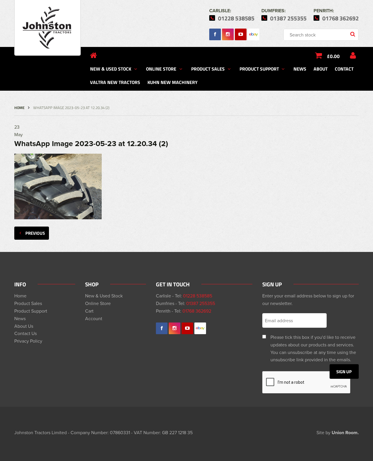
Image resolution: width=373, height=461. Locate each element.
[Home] (93, 55)
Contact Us (25, 333)
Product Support (259, 68)
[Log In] (353, 55)
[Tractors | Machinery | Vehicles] (47, 28)
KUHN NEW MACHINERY (172, 82)
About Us (23, 326)
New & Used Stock (110, 68)
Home (19, 107)
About (321, 68)
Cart (89, 311)
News (299, 68)
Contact (344, 68)
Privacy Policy (28, 341)
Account (93, 318)
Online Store (161, 68)
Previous (35, 233)
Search (353, 34)
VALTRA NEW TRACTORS (115, 82)
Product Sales (208, 68)
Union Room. (345, 432)
